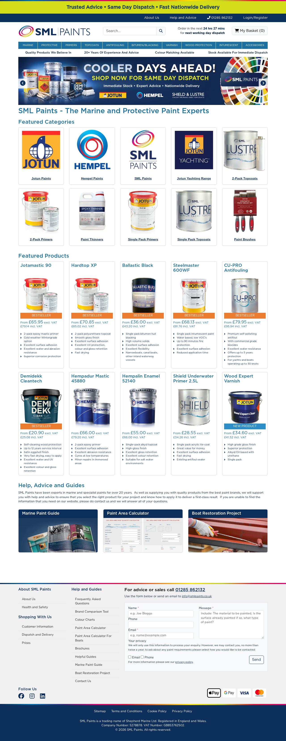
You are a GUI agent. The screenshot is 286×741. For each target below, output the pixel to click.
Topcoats (92, 45)
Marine (28, 45)
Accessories (255, 45)
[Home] (54, 30)
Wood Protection (198, 45)
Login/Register (255, 17)
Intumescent (228, 45)
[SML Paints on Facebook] (21, 696)
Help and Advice (183, 17)
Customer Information (37, 626)
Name (133, 608)
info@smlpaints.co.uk (197, 596)
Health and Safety (35, 607)
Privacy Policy (182, 711)
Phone (132, 619)
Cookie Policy (157, 711)
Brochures (82, 648)
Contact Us (83, 681)
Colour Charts (85, 619)
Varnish (172, 45)
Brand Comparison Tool (91, 611)
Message (206, 608)
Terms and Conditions (126, 711)
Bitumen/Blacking (145, 45)
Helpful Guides (85, 656)
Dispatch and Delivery (38, 634)
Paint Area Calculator (90, 628)
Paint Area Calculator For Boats (93, 638)
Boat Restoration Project (92, 673)
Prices (26, 643)
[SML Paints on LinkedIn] (42, 696)
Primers (71, 45)
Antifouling (115, 45)
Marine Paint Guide (88, 665)
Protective (49, 45)
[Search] (161, 31)
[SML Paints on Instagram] (32, 696)
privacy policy (184, 662)
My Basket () (252, 31)
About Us (151, 17)
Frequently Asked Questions (88, 601)
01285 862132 (221, 17)
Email (133, 630)
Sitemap (100, 711)
